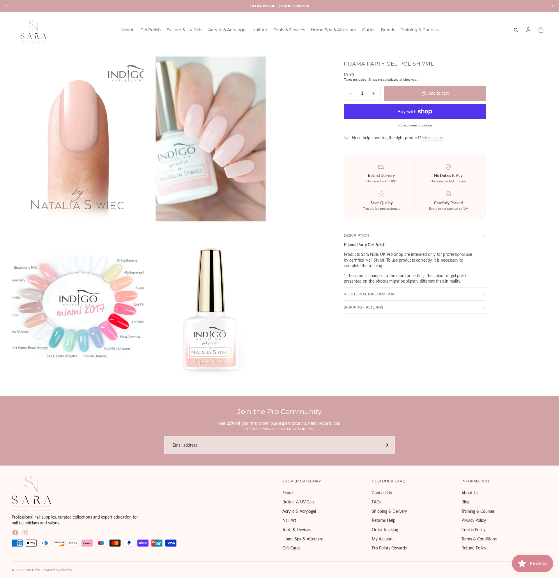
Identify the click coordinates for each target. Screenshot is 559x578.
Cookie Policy (473, 529)
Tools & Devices (296, 529)
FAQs (376, 501)
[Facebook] (15, 532)
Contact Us (382, 492)
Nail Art (289, 520)
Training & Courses (478, 511)
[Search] (516, 30)
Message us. (433, 137)
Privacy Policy (473, 520)
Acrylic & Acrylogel (299, 511)
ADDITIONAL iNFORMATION (369, 294)
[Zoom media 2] (211, 139)
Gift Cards (291, 547)
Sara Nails (32, 570)
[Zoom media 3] (78, 305)
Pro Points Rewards (389, 547)
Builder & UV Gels (298, 501)
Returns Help (383, 520)
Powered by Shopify (56, 570)
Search (288, 492)
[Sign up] (386, 445)
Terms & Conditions (479, 538)
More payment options (414, 125)
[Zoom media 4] (211, 305)
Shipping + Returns (363, 307)
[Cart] (541, 30)
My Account (383, 538)
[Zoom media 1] (78, 139)
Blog (465, 501)
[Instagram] (25, 532)
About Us (469, 492)
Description (356, 235)
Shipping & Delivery (389, 511)
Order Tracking (385, 529)
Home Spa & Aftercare (302, 538)
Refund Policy (473, 547)
